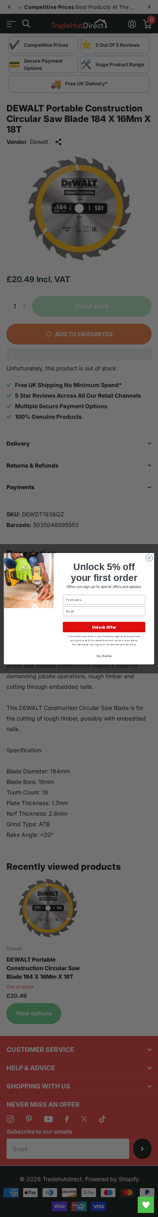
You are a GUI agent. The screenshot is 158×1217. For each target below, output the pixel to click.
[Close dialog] (149, 557)
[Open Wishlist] (146, 1205)
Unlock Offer (104, 627)
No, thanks (104, 655)
